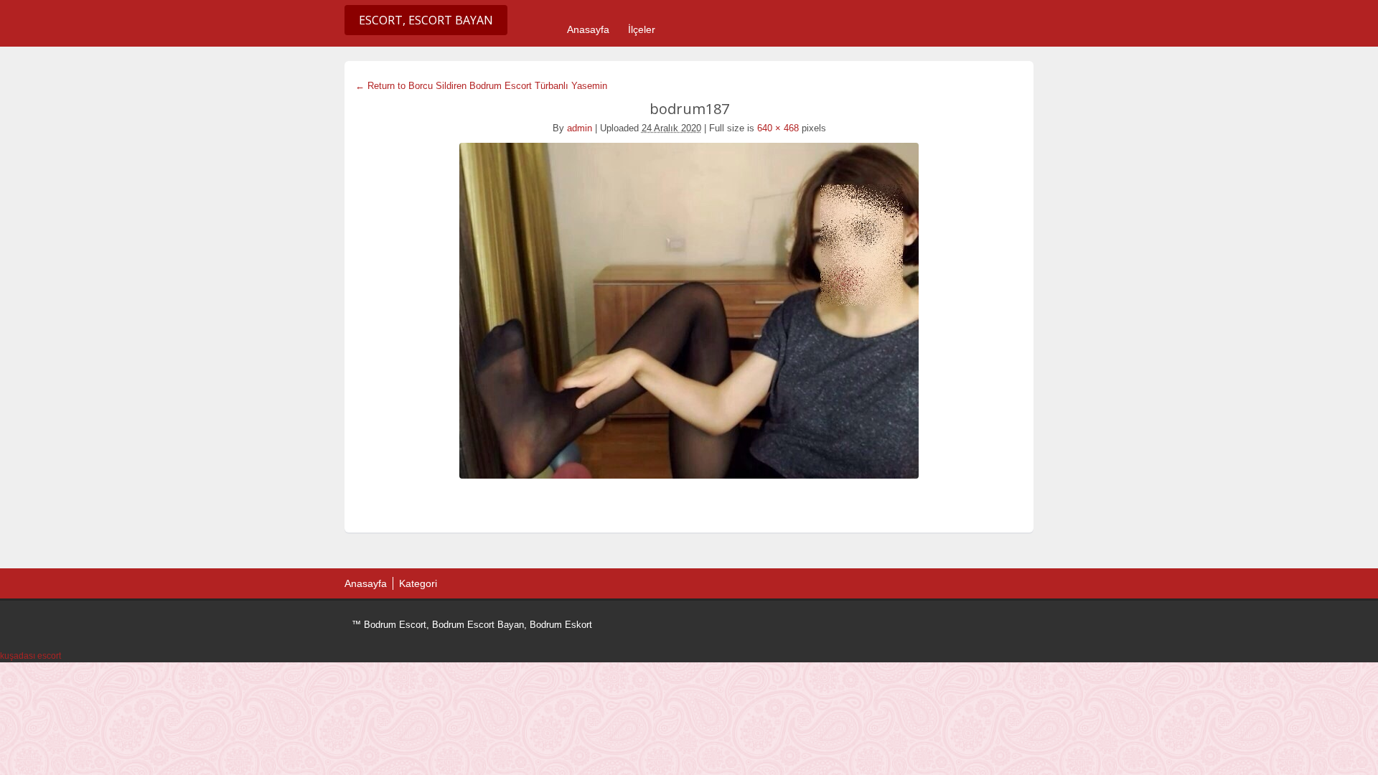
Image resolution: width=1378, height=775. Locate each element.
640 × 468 (778, 128)
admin (579, 128)
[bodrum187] (689, 311)
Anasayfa (588, 29)
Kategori (418, 583)
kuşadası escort (30, 656)
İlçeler (641, 29)
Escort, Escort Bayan (426, 20)
